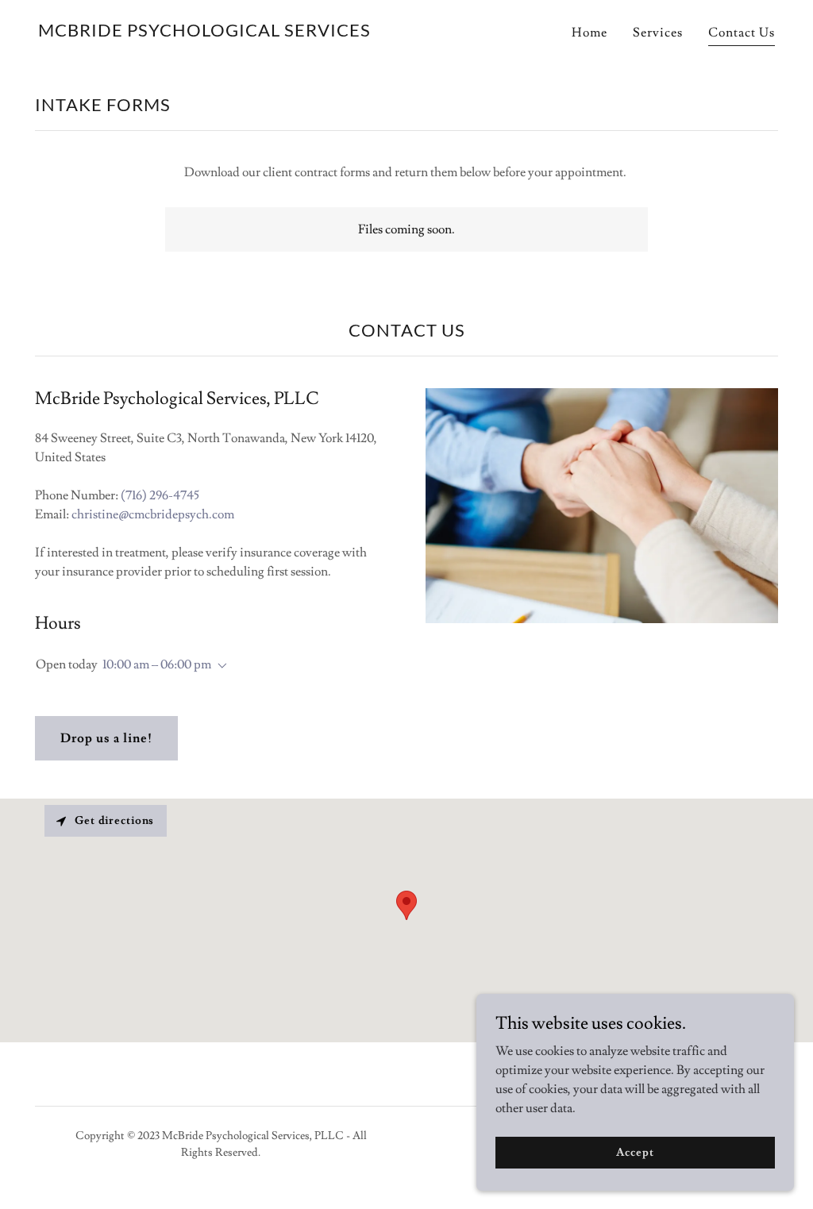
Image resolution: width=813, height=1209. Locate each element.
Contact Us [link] (741, 32)
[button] (219, 666)
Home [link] (589, 32)
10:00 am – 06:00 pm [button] (156, 664)
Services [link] (658, 32)
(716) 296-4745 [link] (160, 495)
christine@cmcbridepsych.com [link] (152, 514)
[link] (204, 32)
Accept (634, 1152)
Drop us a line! (106, 738)
